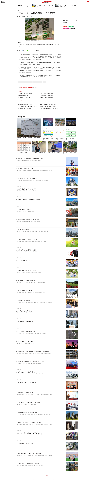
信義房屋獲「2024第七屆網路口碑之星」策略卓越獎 (29, 158)
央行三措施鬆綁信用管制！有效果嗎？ (26, 331)
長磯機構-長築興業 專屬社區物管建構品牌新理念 (28, 423)
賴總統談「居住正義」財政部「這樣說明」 (27, 270)
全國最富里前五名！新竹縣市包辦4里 (25, 108)
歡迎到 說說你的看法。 (28, 87)
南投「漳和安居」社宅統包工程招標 (25, 341)
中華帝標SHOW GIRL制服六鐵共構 (25, 93)
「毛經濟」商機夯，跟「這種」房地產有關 (27, 239)
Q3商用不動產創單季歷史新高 (54, 152)
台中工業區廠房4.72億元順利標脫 (24, 443)
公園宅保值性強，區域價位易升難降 (25, 280)
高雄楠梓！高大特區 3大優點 (45, 102)
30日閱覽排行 (67, 20)
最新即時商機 (65, 22)
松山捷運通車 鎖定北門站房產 (23, 95)
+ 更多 (76, 20)
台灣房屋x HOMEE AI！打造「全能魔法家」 (27, 382)
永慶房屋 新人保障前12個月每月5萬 (25, 168)
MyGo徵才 (41, 479)
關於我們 (36, 479)
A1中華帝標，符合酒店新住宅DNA (47, 97)
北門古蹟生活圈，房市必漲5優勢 (46, 95)
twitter (33, 50)
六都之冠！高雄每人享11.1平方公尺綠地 (48, 104)
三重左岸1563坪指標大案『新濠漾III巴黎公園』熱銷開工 (51, 108)
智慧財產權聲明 (60, 479)
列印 (38, 50)
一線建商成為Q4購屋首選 (22, 229)
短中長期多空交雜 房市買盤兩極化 (25, 392)
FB (23, 50)
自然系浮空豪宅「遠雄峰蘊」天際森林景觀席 (27, 463)
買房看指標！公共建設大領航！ (24, 102)
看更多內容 (47, 475)
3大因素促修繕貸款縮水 (22, 152)
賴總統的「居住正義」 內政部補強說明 (26, 189)
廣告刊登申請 (54, 479)
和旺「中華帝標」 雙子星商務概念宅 (47, 93)
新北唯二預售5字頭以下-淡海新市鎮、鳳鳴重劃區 (28, 199)
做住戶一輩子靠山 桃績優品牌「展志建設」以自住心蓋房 (51, 110)
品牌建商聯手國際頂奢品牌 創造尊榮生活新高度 (28, 219)
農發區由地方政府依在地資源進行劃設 (26, 250)
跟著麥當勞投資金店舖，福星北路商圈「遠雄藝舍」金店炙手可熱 (31, 110)
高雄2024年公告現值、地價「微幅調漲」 (48, 106)
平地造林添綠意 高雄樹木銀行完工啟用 (25, 104)
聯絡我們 (32, 479)
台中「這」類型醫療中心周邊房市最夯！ (26, 290)
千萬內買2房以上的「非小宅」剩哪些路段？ (27, 178)
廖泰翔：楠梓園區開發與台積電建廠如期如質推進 (27, 106)
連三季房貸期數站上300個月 (23, 209)
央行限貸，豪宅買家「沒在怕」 (24, 311)
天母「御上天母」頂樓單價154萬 (24, 321)
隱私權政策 (49, 479)
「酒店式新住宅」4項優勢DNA (24, 97)
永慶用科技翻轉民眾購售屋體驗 (24, 260)
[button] (30, 6)
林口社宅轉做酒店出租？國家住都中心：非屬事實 (28, 402)
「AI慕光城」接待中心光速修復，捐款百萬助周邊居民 (30, 453)
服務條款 (45, 479)
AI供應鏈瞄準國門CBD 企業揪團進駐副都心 (27, 412)
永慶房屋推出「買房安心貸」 (23, 300)
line (28, 50)
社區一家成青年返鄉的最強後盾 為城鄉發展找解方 (29, 433)
